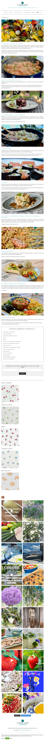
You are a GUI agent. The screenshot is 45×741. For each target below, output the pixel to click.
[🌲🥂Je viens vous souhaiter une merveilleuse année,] (11, 703)
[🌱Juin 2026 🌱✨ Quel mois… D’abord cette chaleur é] (33, 532)
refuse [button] (11, 738)
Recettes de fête (12, 224)
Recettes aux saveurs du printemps (28, 51)
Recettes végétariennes (7, 353)
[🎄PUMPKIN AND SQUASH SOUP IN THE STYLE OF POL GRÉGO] (33, 703)
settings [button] (3, 738)
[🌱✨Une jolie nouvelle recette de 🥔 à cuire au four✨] (11, 510)
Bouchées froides (11, 187)
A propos (33, 12)
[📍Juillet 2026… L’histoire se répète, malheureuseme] (33, 510)
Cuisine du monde (11, 85)
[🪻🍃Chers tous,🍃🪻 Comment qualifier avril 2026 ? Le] (11, 681)
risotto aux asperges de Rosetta (11, 80)
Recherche (22, 373)
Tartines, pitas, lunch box (21, 121)
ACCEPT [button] (7, 738)
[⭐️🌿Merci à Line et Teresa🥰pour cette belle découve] (33, 596)
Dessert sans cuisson (7, 345)
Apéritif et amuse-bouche (5, 187)
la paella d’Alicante (7, 251)
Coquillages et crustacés (5, 85)
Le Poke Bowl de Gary (8, 317)
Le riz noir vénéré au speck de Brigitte (13, 115)
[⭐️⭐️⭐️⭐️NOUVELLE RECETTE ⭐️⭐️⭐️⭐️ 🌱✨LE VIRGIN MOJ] (33, 639)
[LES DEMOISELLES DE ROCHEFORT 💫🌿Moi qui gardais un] (33, 681)
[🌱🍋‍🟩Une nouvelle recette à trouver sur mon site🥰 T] (11, 532)
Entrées (25, 50)
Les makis (4, 182)
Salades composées (38, 51)
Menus (10, 12)
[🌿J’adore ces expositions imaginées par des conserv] (33, 617)
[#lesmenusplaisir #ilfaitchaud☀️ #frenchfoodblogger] (11, 553)
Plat (14, 51)
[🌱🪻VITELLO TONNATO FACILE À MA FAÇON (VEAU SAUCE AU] (11, 639)
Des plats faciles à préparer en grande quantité (17, 50)
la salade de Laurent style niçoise (12, 44)
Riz (34, 51)
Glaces (4, 337)
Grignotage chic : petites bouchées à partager (11, 347)
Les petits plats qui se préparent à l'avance (7, 51)
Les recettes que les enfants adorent (10, 155)
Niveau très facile (9, 121)
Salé (17, 121)
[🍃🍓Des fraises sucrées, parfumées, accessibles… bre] (33, 660)
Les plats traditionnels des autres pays (18, 86)
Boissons (4, 339)
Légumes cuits (39, 85)
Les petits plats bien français (38, 50)
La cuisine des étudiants (30, 50)
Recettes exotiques (26, 155)
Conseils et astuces (18, 12)
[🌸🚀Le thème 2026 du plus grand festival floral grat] (11, 617)
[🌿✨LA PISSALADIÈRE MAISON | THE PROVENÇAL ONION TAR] (33, 574)
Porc (14, 121)
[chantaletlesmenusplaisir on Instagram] (22, 497)
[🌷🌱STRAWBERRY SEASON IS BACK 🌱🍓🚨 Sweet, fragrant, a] (11, 660)
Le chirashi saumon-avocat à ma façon (13, 283)
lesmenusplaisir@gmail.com (25, 730)
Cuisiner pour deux (30, 187)
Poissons (17, 51)
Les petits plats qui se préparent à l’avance (11, 343)
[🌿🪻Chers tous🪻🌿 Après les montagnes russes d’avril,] (11, 596)
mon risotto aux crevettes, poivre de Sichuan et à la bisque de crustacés (20, 216)
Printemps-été (21, 51)
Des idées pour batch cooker (5, 50)
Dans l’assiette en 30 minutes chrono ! (10, 335)
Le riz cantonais (6, 149)
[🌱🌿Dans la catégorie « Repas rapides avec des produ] (11, 574)
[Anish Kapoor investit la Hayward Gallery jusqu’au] (33, 553)
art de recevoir (27, 12)
